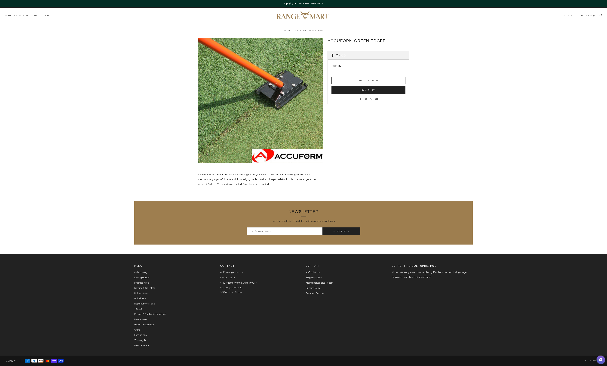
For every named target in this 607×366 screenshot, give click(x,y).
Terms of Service (315, 293)
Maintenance (141, 345)
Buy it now (369, 90)
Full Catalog (140, 272)
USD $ (566, 16)
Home (8, 16)
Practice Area (141, 283)
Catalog (19, 16)
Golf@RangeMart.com (232, 272)
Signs (137, 330)
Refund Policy (313, 272)
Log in (580, 16)
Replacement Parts (144, 304)
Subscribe (339, 231)
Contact (36, 16)
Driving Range (142, 277)
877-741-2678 (227, 277)
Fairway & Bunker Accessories (150, 314)
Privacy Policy (313, 288)
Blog (47, 16)
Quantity (336, 66)
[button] (600, 359)
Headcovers (140, 319)
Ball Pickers (140, 298)
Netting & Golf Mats (144, 288)
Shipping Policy (314, 277)
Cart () (591, 16)
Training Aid (140, 340)
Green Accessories (144, 324)
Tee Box (138, 309)
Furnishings (140, 335)
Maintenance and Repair (319, 283)
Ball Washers (141, 293)
